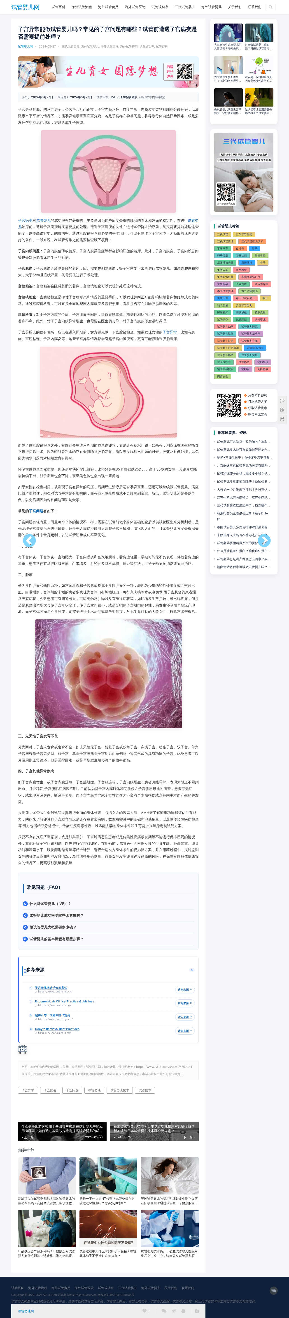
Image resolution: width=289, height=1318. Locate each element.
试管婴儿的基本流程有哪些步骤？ (57, 939)
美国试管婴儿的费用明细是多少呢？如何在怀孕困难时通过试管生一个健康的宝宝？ (169, 1201)
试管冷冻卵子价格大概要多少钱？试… (243, 473)
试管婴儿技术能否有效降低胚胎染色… (243, 450)
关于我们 (235, 7)
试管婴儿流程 (255, 348)
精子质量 (222, 305)
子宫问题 (36, 511)
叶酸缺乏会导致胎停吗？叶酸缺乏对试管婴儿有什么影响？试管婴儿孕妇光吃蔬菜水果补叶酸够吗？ (46, 1253)
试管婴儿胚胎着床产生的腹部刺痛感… (243, 543)
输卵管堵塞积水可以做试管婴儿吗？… (243, 567)
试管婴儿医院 (249, 326)
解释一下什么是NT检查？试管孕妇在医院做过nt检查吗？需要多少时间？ (107, 1201)
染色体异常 (261, 284)
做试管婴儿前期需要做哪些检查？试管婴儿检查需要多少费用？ (258, 111)
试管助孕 (222, 319)
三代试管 (222, 234)
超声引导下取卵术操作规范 (52, 1015)
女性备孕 (222, 284)
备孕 (263, 262)
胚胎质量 (260, 312)
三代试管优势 (244, 234)
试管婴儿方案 (249, 341)
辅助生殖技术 (225, 369)
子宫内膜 (241, 284)
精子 (265, 298)
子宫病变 (25, 220)
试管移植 (244, 362)
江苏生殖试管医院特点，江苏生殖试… (243, 497)
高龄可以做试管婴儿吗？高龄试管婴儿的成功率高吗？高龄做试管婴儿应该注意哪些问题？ (46, 1201)
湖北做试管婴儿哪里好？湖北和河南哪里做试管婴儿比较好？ (227, 79)
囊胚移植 (246, 262)
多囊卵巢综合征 (250, 276)
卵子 (254, 248)
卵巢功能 (241, 255)
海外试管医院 (135, 7)
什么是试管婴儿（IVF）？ (50, 903)
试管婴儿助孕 (225, 326)
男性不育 (222, 298)
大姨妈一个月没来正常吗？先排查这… (243, 489)
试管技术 (145, 1090)
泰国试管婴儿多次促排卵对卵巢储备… (243, 527)
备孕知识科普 (225, 276)
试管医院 (241, 319)
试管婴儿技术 (119, 1090)
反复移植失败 (225, 262)
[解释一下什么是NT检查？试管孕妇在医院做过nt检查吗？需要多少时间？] (108, 1175)
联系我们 (254, 7)
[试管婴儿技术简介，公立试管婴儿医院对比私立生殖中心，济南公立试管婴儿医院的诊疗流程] (170, 1228)
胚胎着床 (222, 312)
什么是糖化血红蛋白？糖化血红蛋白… (243, 551)
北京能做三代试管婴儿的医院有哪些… (243, 465)
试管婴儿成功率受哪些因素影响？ (57, 915)
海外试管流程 (82, 7)
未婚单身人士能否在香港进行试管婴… (243, 535)
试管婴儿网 (25, 7)
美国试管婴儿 (244, 305)
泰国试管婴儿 (225, 291)
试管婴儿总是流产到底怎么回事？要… (243, 559)
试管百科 (58, 7)
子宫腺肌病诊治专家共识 (51, 988)
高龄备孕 (262, 369)
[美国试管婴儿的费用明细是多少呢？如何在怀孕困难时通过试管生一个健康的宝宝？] (170, 1175)
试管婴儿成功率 (250, 333)
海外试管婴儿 (211, 7)
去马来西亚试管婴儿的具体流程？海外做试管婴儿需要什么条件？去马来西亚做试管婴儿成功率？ (227, 46)
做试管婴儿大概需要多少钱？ (53, 927)
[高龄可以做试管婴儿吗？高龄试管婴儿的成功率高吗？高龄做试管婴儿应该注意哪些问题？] (47, 1175)
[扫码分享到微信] (164, 1311)
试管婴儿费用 (249, 355)
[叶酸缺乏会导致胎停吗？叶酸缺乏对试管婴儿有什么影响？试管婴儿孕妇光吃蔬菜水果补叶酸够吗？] (47, 1228)
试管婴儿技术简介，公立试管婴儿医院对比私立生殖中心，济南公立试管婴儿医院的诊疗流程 (169, 1253)
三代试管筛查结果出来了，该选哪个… (243, 505)
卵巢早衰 (260, 255)
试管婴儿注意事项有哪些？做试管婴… (243, 481)
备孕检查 (241, 269)
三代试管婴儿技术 (252, 241)
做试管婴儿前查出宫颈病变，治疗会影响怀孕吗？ (227, 111)
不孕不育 (222, 248)
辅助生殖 (262, 362)
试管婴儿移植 (225, 355)
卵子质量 (222, 255)
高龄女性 (222, 376)
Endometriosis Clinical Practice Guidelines (64, 1001)
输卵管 (245, 369)
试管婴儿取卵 (225, 333)
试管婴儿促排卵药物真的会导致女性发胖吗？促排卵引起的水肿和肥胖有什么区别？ (258, 79)
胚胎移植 (241, 312)
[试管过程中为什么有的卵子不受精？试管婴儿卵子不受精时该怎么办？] (108, 1228)
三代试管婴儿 (185, 7)
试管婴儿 (43, 220)
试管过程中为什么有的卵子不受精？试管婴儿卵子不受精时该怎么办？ (107, 1253)
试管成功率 (159, 7)
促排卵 (240, 248)
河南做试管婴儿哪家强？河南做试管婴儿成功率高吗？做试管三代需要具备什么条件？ (258, 46)
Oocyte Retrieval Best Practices (57, 1029)
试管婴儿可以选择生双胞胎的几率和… (243, 442)
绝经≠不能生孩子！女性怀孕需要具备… (244, 457)
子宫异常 (170, 332)
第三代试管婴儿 (245, 298)
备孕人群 (222, 269)
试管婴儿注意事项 (228, 348)
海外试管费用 (108, 7)
